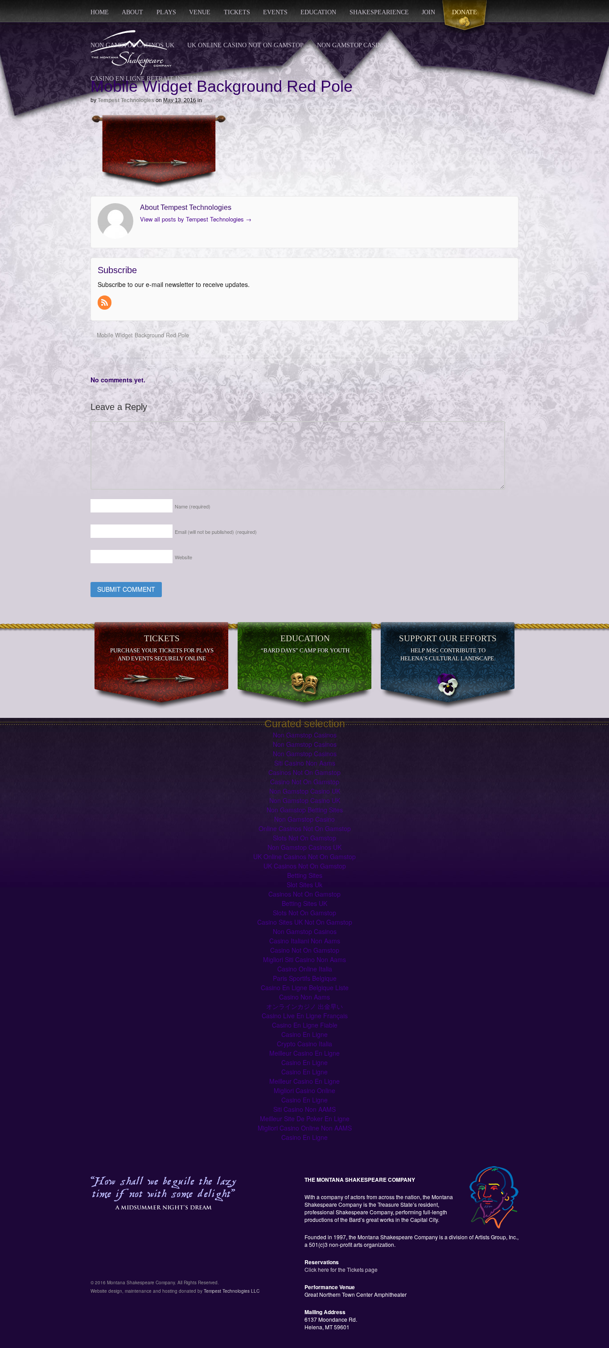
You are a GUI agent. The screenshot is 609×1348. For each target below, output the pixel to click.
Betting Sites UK (304, 903)
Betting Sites (304, 875)
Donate (464, 12)
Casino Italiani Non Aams (304, 940)
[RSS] (105, 302)
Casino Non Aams (304, 996)
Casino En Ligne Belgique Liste (305, 987)
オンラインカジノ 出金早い (304, 1006)
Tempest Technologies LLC (231, 1291)
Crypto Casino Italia (304, 1043)
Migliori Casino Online (304, 1090)
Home (100, 12)
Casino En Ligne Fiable (304, 1024)
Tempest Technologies (126, 100)
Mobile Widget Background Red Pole (142, 335)
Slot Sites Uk (304, 884)
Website (183, 557)
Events (275, 12)
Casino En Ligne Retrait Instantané (152, 78)
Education (318, 12)
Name (192, 506)
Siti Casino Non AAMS (304, 1109)
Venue (199, 12)
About (132, 12)
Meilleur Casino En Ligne (304, 1053)
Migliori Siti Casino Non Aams (304, 959)
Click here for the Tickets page (341, 1269)
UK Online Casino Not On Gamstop (245, 45)
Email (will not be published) (216, 531)
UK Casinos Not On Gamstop (304, 865)
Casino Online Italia (304, 968)
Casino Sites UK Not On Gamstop (304, 922)
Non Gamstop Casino (304, 819)
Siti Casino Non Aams (304, 762)
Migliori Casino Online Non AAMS (305, 1127)
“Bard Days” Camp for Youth (305, 650)
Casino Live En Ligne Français (305, 1015)
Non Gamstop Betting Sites (305, 809)
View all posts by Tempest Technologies (195, 219)
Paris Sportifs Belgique (305, 978)
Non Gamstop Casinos (353, 45)
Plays (166, 12)
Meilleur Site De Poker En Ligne (305, 1118)
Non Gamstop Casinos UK (132, 45)
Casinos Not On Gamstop (269, 78)
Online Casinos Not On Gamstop (305, 828)
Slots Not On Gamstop (304, 837)
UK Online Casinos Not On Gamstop (304, 856)
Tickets (237, 12)
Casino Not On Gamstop (304, 781)
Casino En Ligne (304, 1034)
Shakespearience (379, 12)
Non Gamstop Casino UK (304, 791)
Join (428, 12)
